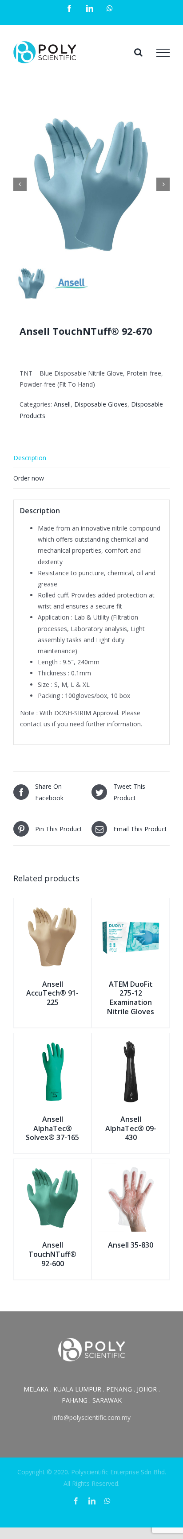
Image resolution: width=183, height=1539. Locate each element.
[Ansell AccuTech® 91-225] (52, 908)
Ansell (62, 404)
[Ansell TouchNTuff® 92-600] (52, 1169)
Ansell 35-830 (130, 1245)
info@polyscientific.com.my (91, 1417)
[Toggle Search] (138, 52)
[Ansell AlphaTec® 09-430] (130, 1043)
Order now (28, 478)
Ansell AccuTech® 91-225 (52, 993)
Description (29, 458)
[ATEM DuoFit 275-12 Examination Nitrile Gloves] (130, 908)
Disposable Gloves (100, 404)
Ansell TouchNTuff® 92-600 (52, 1254)
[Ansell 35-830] (130, 1169)
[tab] (91, 458)
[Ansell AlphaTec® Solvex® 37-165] (52, 1043)
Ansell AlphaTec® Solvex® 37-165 (52, 1128)
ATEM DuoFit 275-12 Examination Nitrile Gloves (130, 997)
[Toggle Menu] (163, 53)
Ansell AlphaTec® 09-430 (130, 1128)
